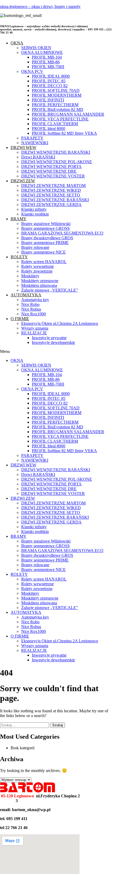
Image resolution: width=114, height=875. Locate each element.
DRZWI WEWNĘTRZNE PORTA (51, 166)
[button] (57, 351)
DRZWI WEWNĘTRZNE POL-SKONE (56, 162)
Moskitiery (30, 276)
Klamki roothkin (35, 214)
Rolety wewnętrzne (37, 266)
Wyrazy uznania (34, 328)
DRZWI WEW (23, 147)
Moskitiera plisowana (39, 285)
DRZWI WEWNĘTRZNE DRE (49, 171)
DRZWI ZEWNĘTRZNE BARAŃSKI (55, 200)
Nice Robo (30, 304)
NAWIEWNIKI (34, 143)
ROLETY (19, 257)
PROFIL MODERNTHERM (56, 95)
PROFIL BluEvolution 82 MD (57, 109)
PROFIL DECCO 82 (50, 85)
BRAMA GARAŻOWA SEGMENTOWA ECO (62, 233)
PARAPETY (32, 138)
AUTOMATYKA (26, 295)
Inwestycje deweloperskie (53, 342)
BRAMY (19, 219)
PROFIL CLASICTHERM (55, 123)
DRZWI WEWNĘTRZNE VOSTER (53, 176)
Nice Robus (31, 309)
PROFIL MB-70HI (48, 66)
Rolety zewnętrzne (36, 271)
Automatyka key (35, 299)
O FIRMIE (20, 318)
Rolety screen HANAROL (44, 261)
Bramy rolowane (35, 247)
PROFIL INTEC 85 (48, 81)
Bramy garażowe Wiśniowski (46, 223)
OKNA (17, 43)
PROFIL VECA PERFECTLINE (60, 119)
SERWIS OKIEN (36, 47)
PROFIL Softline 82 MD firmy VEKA (64, 133)
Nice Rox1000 (33, 314)
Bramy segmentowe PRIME (45, 242)
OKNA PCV (32, 71)
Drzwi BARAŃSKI (38, 157)
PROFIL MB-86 (46, 62)
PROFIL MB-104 (47, 57)
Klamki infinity (34, 209)
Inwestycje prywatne (49, 337)
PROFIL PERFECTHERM (55, 104)
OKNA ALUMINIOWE (42, 52)
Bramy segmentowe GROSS (45, 228)
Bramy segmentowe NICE (43, 252)
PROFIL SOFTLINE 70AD (56, 90)
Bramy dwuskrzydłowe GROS (47, 238)
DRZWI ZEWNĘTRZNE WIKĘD (51, 190)
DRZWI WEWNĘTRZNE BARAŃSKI (55, 152)
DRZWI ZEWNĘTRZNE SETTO (50, 195)
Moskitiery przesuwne (39, 280)
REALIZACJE (34, 333)
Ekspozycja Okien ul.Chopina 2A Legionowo (59, 323)
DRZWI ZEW (23, 181)
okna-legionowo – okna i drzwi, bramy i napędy (40, 6)
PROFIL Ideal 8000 (48, 128)
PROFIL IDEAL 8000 (51, 76)
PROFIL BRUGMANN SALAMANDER (68, 114)
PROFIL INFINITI (48, 100)
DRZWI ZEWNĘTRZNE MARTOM (53, 185)
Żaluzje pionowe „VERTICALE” (49, 290)
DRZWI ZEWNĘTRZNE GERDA (51, 204)
